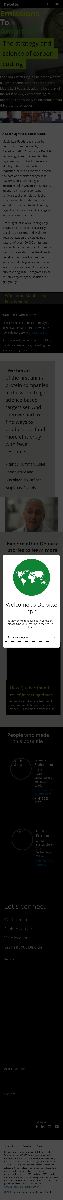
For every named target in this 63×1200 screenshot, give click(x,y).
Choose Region (18, 637)
